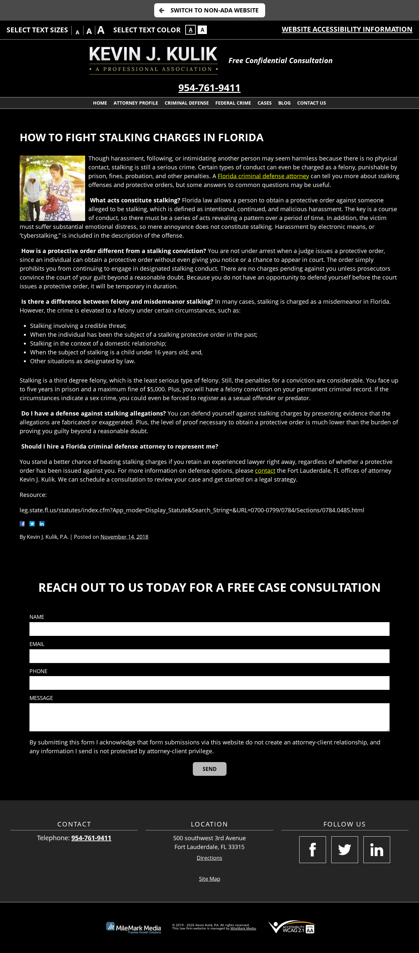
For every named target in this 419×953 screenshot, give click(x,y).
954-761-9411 (209, 87)
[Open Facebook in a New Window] (312, 849)
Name (36, 617)
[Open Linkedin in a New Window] (376, 849)
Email (36, 644)
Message (41, 698)
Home (100, 103)
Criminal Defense (187, 103)
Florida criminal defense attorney (263, 176)
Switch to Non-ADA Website (215, 10)
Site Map (209, 878)
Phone (38, 671)
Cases (265, 103)
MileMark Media (243, 928)
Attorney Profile (136, 103)
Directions (209, 858)
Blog (284, 103)
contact (265, 470)
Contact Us (311, 103)
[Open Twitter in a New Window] (344, 849)
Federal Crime (233, 103)
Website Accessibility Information (347, 29)
